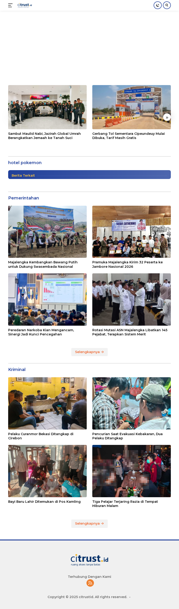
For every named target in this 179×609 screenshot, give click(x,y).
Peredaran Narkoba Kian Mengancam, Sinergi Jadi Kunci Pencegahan (41, 332)
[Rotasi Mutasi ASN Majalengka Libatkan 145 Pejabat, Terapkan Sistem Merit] (131, 299)
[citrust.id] (24, 5)
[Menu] (11, 5)
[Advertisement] (89, 45)
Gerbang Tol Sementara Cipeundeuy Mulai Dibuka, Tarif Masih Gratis (128, 136)
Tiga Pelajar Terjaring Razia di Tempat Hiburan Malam (125, 504)
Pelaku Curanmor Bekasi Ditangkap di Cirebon (40, 436)
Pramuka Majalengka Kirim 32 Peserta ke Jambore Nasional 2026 (127, 264)
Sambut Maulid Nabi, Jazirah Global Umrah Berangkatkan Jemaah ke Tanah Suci (44, 136)
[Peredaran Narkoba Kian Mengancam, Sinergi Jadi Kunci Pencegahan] (47, 299)
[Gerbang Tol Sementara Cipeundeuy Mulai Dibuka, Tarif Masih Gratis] (131, 107)
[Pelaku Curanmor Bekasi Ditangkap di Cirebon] (47, 403)
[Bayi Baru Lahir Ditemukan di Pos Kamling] (47, 471)
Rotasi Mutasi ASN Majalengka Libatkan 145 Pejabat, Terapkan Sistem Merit (129, 332)
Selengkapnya (88, 352)
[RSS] (90, 583)
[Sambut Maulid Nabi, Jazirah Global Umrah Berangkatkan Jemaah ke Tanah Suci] (47, 107)
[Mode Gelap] (158, 5)
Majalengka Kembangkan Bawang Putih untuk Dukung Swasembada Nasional (43, 264)
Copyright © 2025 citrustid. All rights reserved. (87, 597)
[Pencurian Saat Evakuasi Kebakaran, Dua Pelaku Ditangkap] (131, 403)
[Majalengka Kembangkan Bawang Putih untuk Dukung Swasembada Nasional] (47, 232)
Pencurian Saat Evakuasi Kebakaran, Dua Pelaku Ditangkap (127, 436)
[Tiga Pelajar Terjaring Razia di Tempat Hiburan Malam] (131, 471)
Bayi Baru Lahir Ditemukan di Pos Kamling (44, 502)
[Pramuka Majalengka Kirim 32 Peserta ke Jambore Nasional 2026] (131, 232)
